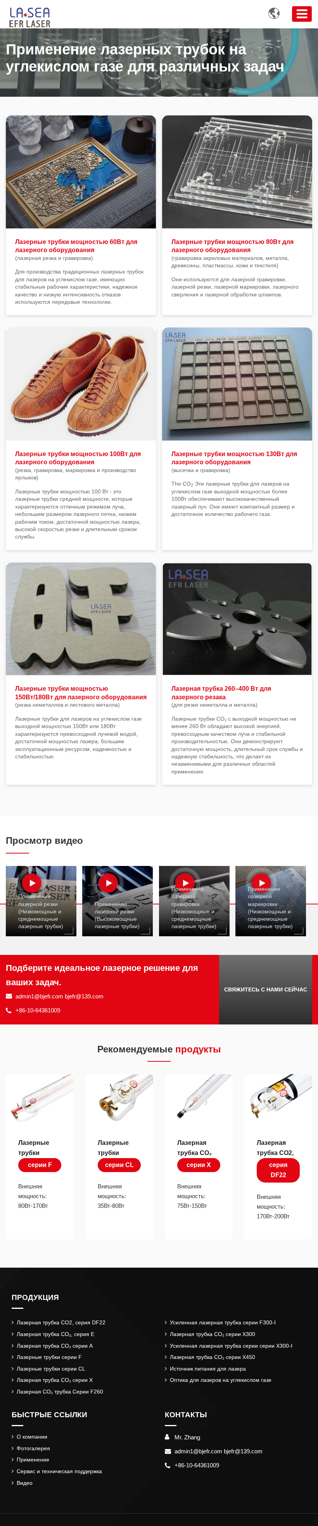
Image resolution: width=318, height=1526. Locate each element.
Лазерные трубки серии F (49, 1357)
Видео (25, 1483)
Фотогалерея (33, 1448)
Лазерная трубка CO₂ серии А (55, 1346)
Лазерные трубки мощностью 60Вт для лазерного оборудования (76, 250)
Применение (33, 1459)
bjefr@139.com (84, 996)
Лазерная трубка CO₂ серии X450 (212, 1357)
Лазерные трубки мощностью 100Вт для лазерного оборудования (78, 466)
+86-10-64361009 (38, 1010)
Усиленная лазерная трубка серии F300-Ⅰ (223, 1322)
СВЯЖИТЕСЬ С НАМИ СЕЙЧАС (265, 989)
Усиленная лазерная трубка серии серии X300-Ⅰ (231, 1346)
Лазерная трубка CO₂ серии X (55, 1380)
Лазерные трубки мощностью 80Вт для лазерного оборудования (232, 254)
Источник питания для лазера (208, 1369)
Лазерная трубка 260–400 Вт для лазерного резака (221, 696)
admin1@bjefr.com (39, 996)
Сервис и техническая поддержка (59, 1471)
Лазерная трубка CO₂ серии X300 (212, 1334)
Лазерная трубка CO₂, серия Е (55, 1334)
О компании (32, 1437)
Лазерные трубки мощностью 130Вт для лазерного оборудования (234, 462)
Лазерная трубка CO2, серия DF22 (61, 1322)
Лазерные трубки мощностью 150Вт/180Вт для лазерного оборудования (81, 696)
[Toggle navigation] (302, 14)
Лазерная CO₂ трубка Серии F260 (60, 1391)
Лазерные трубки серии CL (51, 1369)
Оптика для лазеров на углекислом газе (220, 1380)
